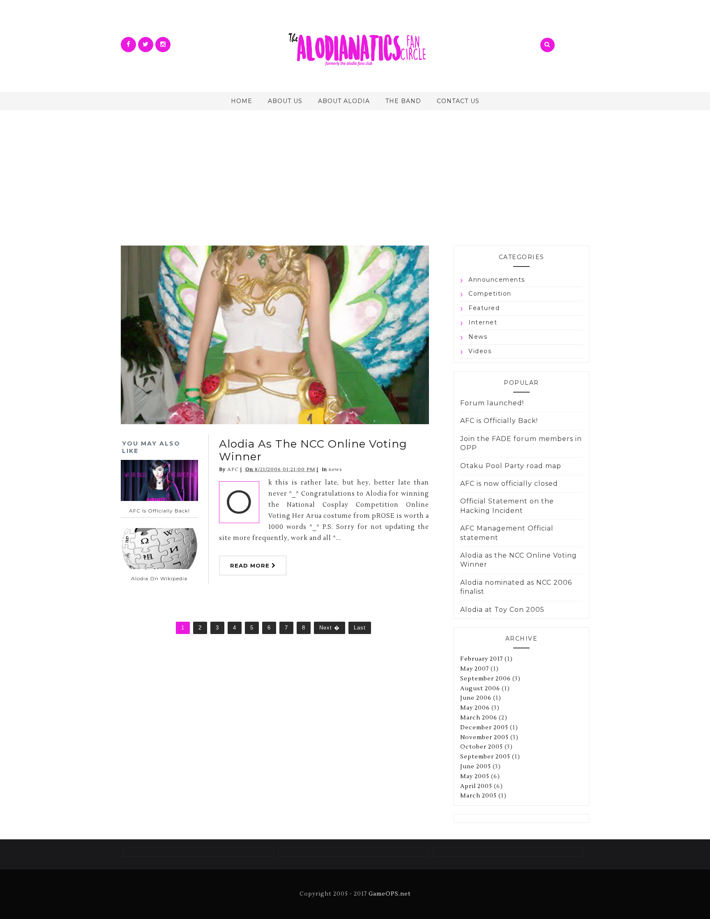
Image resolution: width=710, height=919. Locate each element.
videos (479, 351)
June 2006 (475, 698)
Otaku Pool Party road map (510, 466)
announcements (496, 279)
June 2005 (475, 766)
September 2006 (485, 678)
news (335, 469)
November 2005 (484, 737)
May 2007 (474, 669)
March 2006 (478, 717)
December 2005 (484, 727)
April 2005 (476, 786)
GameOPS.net (390, 894)
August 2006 (480, 688)
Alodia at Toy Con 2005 (502, 609)
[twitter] (145, 44)
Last (360, 628)
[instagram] (163, 44)
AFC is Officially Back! (499, 421)
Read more (251, 565)
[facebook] (128, 44)
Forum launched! (492, 403)
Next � (329, 628)
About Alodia (344, 101)
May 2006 (475, 708)
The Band (403, 101)
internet (482, 322)
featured (484, 308)
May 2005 (474, 776)
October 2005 (481, 747)
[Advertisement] (355, 171)
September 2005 (485, 756)
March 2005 (478, 796)
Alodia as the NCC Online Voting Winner (313, 450)
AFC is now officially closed (509, 483)
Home (241, 101)
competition (490, 293)
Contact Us (458, 101)
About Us (285, 101)
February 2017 (481, 659)
